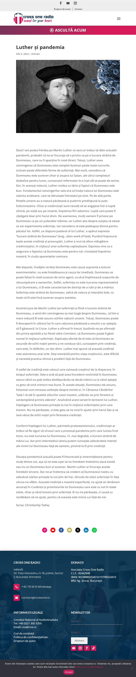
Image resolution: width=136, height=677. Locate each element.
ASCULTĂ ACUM (70, 30)
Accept (69, 672)
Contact (78, 9)
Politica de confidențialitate (31, 637)
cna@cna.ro (29, 627)
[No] (132, 668)
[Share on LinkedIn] (86, 530)
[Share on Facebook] (61, 530)
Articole (35, 53)
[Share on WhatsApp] (94, 530)
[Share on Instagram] (44, 530)
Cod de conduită (24, 633)
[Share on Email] (69, 530)
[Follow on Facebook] (61, 3)
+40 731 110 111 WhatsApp (36, 587)
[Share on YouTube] (52, 530)
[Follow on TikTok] (93, 648)
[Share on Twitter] (77, 530)
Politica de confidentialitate (89, 667)
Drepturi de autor (62, 9)
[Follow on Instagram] (75, 3)
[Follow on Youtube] (68, 3)
